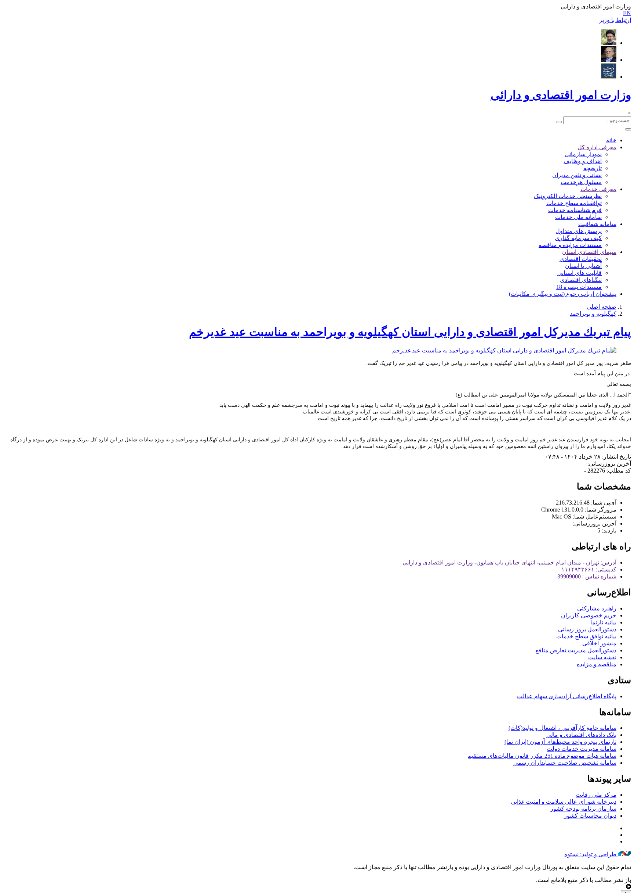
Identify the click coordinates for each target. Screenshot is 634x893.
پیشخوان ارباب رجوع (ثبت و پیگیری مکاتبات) (562, 294)
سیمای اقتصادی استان (589, 252)
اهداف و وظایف (583, 161)
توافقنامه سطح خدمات (574, 203)
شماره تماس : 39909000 (586, 576)
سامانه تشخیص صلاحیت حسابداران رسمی (564, 763)
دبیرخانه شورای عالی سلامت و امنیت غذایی (563, 802)
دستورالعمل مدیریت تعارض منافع (575, 650)
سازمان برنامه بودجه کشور (583, 809)
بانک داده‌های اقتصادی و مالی (581, 735)
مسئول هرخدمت (581, 182)
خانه (611, 140)
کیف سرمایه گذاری (578, 238)
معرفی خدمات (598, 189)
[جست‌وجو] (559, 122)
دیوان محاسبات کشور (590, 816)
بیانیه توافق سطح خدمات (586, 636)
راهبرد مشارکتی (596, 608)
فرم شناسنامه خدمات (575, 210)
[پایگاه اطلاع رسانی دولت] (608, 76)
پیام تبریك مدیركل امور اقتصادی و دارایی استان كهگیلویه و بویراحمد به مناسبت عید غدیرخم (410, 331)
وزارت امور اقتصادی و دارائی (561, 94)
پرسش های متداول (578, 231)
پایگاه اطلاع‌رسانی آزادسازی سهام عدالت (566, 696)
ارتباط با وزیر (615, 20)
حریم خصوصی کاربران (588, 615)
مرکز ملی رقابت (596, 795)
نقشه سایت (602, 657)
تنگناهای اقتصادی (581, 280)
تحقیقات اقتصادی (581, 259)
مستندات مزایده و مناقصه (570, 245)
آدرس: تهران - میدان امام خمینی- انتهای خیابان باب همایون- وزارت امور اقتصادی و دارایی (509, 562)
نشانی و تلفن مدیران (577, 175)
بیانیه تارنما (603, 622)
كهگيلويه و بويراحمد (593, 314)
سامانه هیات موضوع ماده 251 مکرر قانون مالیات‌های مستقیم (541, 756)
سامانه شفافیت (597, 224)
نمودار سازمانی (583, 154)
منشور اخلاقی (599, 643)
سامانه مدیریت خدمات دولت (581, 749)
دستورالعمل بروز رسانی (587, 629)
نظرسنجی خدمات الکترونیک (568, 196)
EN (627, 13)
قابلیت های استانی (579, 273)
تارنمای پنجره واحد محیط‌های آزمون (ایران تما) (560, 742)
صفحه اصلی (601, 307)
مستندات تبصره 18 (579, 287)
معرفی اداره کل (596, 147)
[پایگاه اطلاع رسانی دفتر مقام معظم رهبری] (608, 43)
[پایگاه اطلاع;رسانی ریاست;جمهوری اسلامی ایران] (608, 60)
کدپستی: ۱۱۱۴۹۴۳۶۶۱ (588, 569)
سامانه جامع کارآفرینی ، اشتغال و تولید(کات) (562, 728)
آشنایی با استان (583, 266)
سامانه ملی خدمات (578, 217)
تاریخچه (592, 168)
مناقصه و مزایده (596, 664)
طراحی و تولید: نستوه (591, 854)
